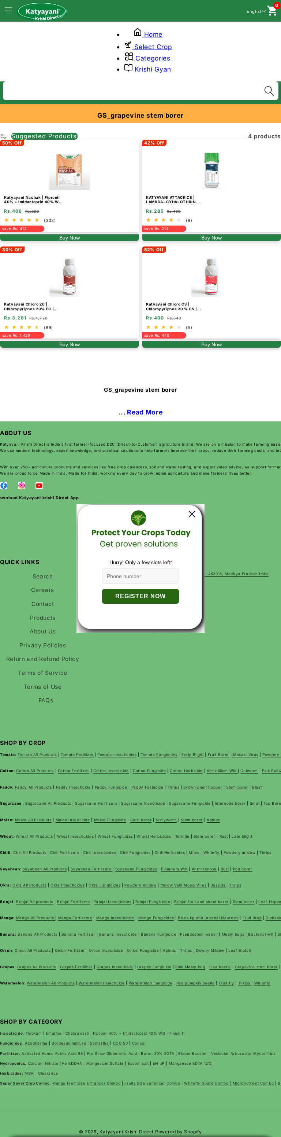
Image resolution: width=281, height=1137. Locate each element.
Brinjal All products (34, 901)
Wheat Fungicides (115, 836)
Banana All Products (37, 934)
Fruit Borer (218, 754)
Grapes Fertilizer (76, 967)
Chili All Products (29, 852)
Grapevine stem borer (256, 967)
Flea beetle (220, 967)
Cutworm (249, 770)
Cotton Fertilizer (73, 770)
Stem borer (237, 787)
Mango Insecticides (115, 917)
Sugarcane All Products (48, 803)
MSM (30, 1073)
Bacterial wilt (260, 934)
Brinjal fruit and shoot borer (201, 901)
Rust (224, 836)
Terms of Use (43, 686)
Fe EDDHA (72, 1063)
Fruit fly (226, 983)
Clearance (48, 1073)
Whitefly (211, 852)
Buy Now (69, 238)
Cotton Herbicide (186, 770)
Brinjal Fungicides (152, 901)
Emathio (54, 1033)
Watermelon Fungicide (150, 983)
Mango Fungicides (156, 917)
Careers (42, 589)
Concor (139, 1043)
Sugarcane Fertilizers (96, 803)
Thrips (174, 787)
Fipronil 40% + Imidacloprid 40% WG (129, 1033)
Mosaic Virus (245, 754)
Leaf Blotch (239, 950)
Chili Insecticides (99, 852)
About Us (43, 631)
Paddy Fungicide (112, 787)
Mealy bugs (233, 934)
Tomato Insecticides (117, 754)
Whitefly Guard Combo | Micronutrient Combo (229, 1083)
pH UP (159, 1063)
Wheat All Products (34, 836)
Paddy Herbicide (147, 787)
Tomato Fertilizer (77, 754)
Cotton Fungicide (149, 770)
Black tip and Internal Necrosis (208, 917)
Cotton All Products (35, 770)
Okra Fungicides (104, 885)
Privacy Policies (42, 645)
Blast (257, 787)
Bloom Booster (193, 1053)
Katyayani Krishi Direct (127, 1131)
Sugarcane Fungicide (190, 803)
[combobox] (140, 90)
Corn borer (141, 820)
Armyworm (166, 820)
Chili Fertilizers (64, 852)
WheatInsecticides (75, 836)
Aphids (213, 820)
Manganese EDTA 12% (190, 1063)
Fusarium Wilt (174, 869)
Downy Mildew (210, 950)
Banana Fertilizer (79, 934)
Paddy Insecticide (73, 787)
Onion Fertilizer (70, 950)
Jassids (218, 885)
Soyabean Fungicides (136, 869)
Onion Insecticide (106, 950)
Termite (182, 836)
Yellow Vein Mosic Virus (184, 885)
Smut (255, 803)
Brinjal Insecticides (112, 901)
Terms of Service (42, 672)
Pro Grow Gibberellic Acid (112, 1053)
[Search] (269, 90)
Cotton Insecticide (111, 770)
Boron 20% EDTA (157, 1053)
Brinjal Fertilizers (73, 901)
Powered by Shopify (178, 1131)
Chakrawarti (77, 1033)
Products (43, 617)
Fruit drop (252, 917)
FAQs (45, 700)
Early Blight (192, 754)
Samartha (99, 1043)
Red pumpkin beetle (195, 983)
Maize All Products (33, 820)
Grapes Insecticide (115, 967)
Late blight (242, 836)
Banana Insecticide (118, 934)
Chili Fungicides (135, 852)
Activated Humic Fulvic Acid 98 (51, 1053)
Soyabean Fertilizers (91, 869)
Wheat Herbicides (153, 836)
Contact (42, 603)
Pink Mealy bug (190, 967)
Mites (194, 852)
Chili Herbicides (170, 852)
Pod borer (242, 869)
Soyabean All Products (45, 869)
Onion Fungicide (143, 950)
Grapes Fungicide (154, 967)
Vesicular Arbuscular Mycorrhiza (243, 1053)
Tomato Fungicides (159, 754)
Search (43, 576)
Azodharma (36, 1043)
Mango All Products (36, 917)
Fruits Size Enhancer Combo (152, 1083)
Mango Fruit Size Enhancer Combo (86, 1083)
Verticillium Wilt (222, 770)
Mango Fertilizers (75, 917)
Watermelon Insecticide (102, 983)
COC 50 (120, 1043)
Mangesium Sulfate (105, 1063)
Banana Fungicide (157, 934)
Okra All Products (29, 885)
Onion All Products (33, 950)
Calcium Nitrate (43, 1063)
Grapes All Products (36, 967)
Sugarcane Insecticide (143, 803)
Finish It (177, 1033)
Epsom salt (138, 1063)
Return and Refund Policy (42, 658)
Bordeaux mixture (69, 1043)
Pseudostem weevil (198, 934)
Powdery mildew (239, 852)
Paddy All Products (33, 787)
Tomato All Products (37, 754)
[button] (12, 10)
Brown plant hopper (202, 787)
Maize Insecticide (73, 820)
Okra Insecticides (67, 885)
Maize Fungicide (110, 820)
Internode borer (229, 803)
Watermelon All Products (51, 983)
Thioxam (34, 1033)
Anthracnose (204, 869)
